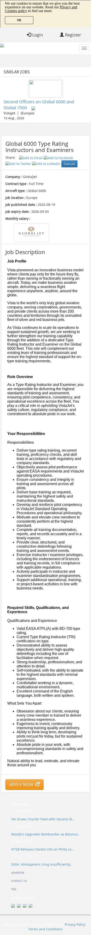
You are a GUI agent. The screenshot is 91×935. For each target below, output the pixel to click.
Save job (69, 164)
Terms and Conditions (45, 929)
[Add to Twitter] (18, 163)
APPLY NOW (22, 784)
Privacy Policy (75, 924)
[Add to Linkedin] (46, 163)
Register (72, 35)
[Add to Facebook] (58, 157)
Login (37, 35)
